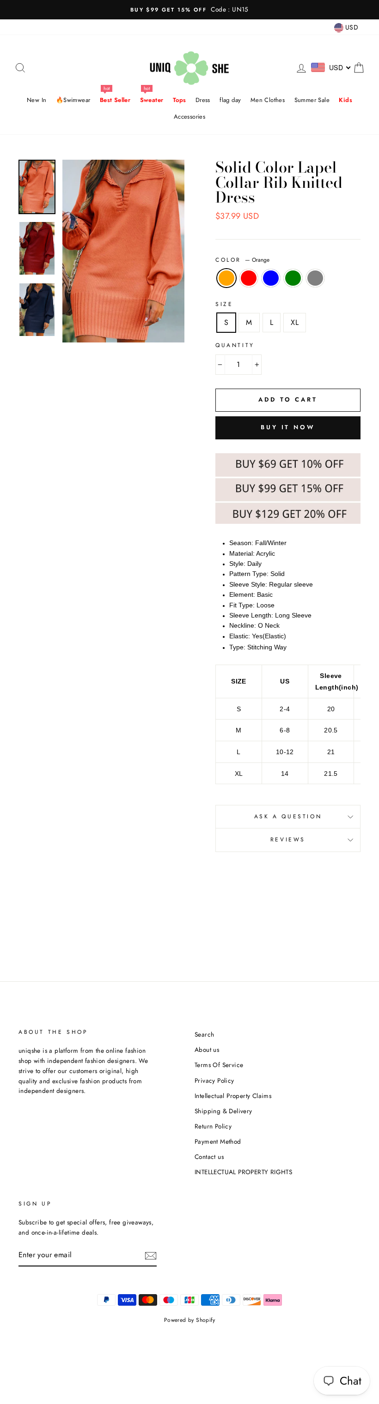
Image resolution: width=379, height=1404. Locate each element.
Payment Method (218, 1141)
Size (224, 304)
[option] (189, 10)
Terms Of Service (219, 1064)
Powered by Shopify (189, 1320)
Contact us (209, 1156)
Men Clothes (268, 100)
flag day (230, 100)
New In (36, 100)
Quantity (235, 345)
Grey (315, 278)
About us (207, 1049)
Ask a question (288, 816)
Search (204, 1034)
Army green (293, 278)
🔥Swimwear (73, 100)
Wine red (248, 278)
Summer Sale (312, 100)
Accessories (189, 116)
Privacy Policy (214, 1080)
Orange (226, 278)
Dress (203, 100)
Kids (345, 100)
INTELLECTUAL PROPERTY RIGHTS (243, 1171)
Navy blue (271, 278)
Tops (179, 100)
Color (242, 260)
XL (295, 322)
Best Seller (115, 100)
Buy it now (288, 427)
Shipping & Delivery (223, 1111)
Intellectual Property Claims (233, 1095)
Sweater (152, 100)
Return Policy (213, 1126)
